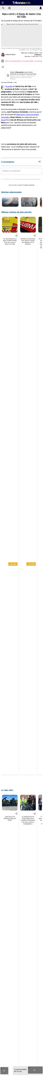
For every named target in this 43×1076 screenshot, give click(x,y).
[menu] (2, 2)
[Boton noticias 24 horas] (8, 8)
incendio (9, 86)
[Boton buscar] (3, 8)
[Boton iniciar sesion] (40, 8)
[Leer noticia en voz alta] (2, 61)
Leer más (13, 564)
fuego (3, 120)
